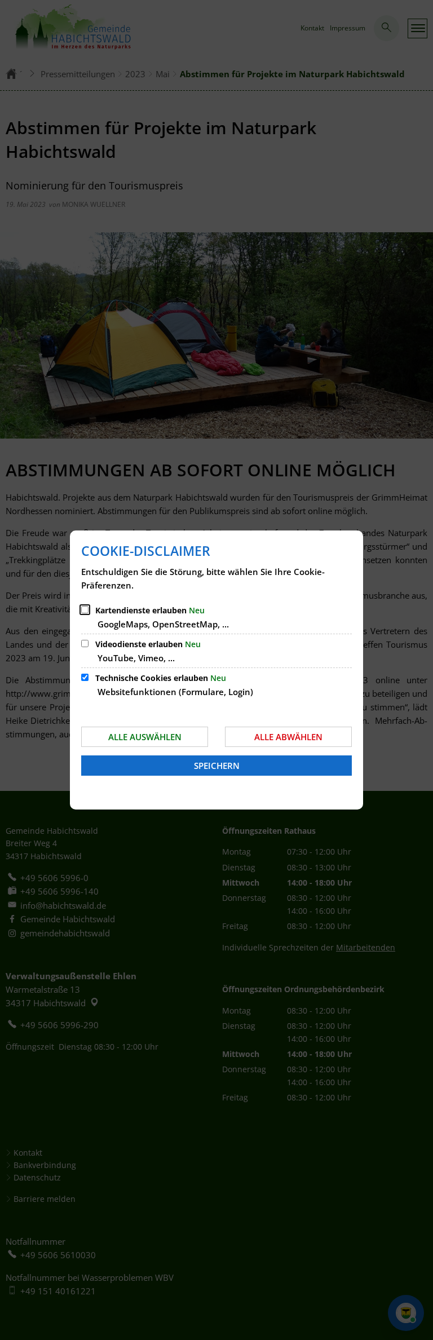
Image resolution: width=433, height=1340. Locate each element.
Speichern (217, 765)
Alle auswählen (145, 736)
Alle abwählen (288, 736)
